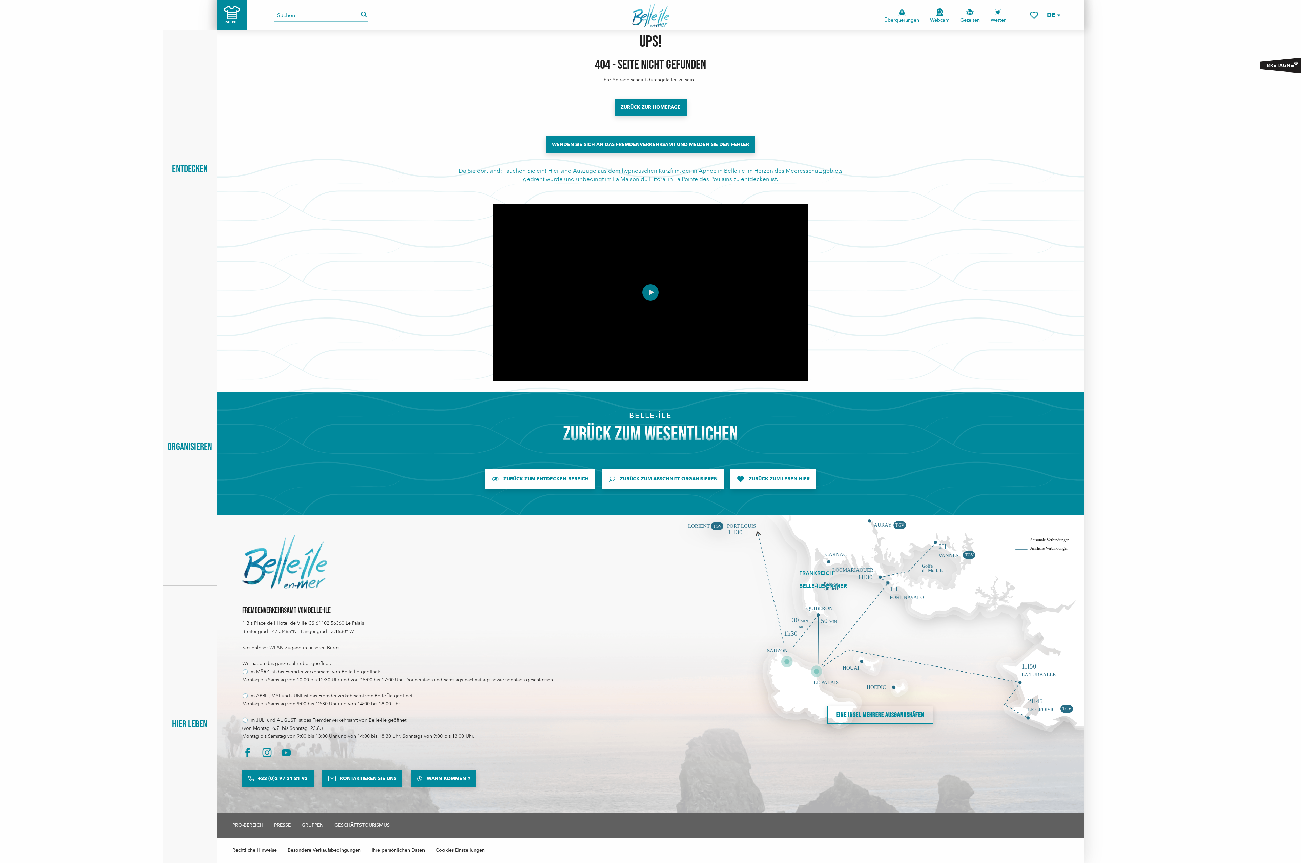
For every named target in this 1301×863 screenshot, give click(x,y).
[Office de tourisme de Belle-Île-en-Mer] (284, 562)
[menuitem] (650, 15)
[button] (1053, 15)
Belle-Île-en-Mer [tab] (823, 586)
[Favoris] (1034, 15)
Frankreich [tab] (816, 573)
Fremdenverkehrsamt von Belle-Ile (286, 610)
